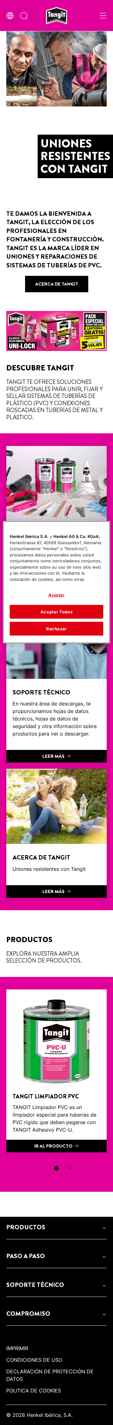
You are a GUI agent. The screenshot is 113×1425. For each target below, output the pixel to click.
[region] (56, 582)
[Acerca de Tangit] (56, 833)
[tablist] (56, 1168)
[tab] (56, 1168)
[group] (56, 1084)
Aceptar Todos (56, 611)
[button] (56, 1227)
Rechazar (56, 628)
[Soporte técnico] (56, 683)
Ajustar (56, 594)
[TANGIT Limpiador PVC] (56, 1070)
